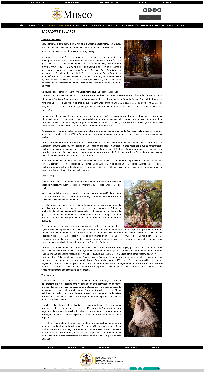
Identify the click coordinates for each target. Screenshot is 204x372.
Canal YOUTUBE (175, 25)
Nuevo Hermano (109, 2)
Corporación (33, 25)
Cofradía (96, 25)
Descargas (131, 347)
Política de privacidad (151, 369)
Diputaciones (37, 2)
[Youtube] (159, 10)
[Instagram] (154, 10)
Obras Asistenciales (152, 25)
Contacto (168, 2)
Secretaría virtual (72, 2)
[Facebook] (145, 10)
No (140, 369)
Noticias (48, 347)
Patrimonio (78, 25)
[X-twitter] (150, 10)
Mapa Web (104, 347)
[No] (201, 369)
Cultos (111, 25)
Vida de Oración (129, 25)
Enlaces (156, 347)
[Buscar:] (150, 17)
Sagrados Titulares (58, 25)
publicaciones (76, 347)
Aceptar (133, 369)
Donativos (140, 2)
